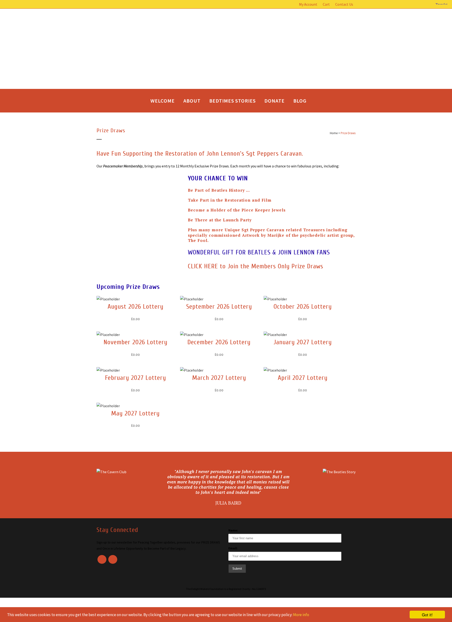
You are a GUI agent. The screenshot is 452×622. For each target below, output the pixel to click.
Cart (326, 4)
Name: (233, 530)
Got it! (427, 615)
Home (334, 133)
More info (301, 614)
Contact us (344, 4)
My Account (308, 4)
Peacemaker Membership (123, 166)
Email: (233, 548)
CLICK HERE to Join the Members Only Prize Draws (255, 266)
